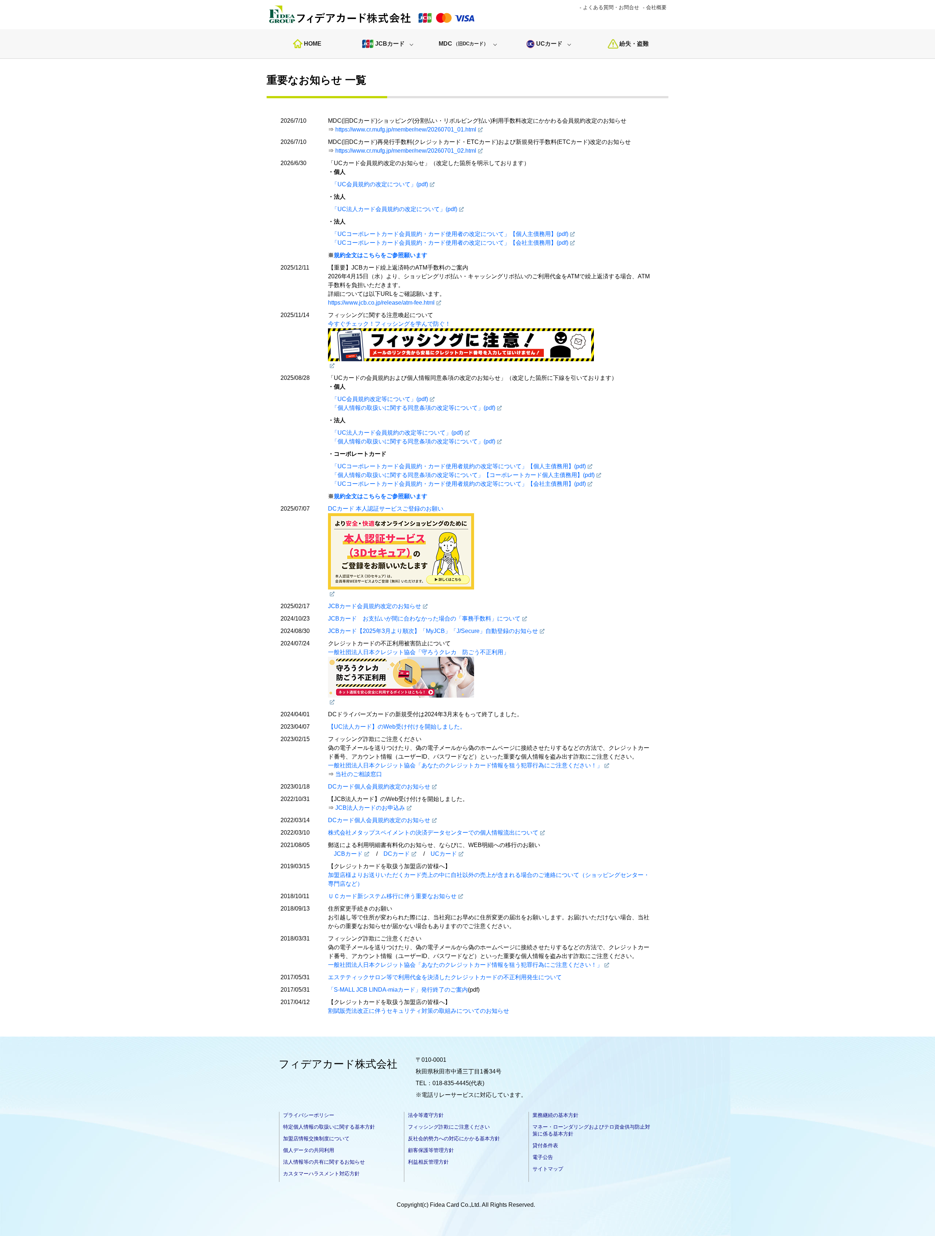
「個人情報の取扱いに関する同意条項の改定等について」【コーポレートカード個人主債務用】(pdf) (463, 475)
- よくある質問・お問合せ (609, 7)
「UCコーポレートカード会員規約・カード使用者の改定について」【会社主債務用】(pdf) (450, 243)
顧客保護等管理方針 (431, 1150)
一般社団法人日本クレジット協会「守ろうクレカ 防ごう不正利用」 (418, 652)
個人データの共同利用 (308, 1150)
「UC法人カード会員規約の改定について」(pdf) (394, 209)
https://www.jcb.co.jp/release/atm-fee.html (381, 303)
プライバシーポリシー (308, 1115)
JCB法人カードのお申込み (370, 808)
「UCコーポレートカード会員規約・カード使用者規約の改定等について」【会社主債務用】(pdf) (459, 484)
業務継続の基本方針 (556, 1115)
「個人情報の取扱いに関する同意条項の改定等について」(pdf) (413, 408)
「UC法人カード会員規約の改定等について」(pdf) (397, 433)
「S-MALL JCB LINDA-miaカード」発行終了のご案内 (398, 990)
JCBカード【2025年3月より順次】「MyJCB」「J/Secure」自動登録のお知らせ (433, 631)
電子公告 (543, 1157)
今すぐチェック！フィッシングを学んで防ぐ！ (389, 324)
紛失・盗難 (634, 44)
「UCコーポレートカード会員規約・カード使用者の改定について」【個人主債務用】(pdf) (450, 234)
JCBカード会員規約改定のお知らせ (374, 606)
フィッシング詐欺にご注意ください (449, 1127)
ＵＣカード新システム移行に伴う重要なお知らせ (392, 896)
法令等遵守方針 (426, 1115)
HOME (312, 44)
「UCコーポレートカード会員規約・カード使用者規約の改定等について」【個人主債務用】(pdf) (459, 466)
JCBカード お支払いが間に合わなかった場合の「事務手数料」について (424, 618)
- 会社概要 (655, 7)
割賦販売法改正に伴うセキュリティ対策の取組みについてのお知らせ (418, 1011)
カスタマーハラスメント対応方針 (321, 1173)
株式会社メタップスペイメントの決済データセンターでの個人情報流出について (433, 832)
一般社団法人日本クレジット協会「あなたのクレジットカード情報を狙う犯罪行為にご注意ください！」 (465, 765)
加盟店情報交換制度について (316, 1138)
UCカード (549, 44)
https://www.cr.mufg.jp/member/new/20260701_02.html (405, 151)
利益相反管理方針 (428, 1162)
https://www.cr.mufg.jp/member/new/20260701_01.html (405, 129)
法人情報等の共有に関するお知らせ (324, 1162)
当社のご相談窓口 (358, 774)
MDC (463, 44)
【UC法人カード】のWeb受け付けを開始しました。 (397, 727)
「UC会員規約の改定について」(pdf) (380, 184)
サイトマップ (548, 1169)
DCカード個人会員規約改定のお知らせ (379, 786)
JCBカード (390, 44)
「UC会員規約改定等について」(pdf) (380, 399)
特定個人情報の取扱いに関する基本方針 (329, 1127)
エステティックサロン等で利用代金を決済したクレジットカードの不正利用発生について (445, 977)
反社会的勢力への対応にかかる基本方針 (454, 1138)
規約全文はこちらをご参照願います (380, 255)
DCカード (396, 854)
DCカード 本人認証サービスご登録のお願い (385, 509)
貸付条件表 (545, 1145)
